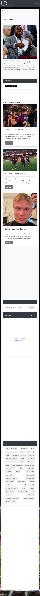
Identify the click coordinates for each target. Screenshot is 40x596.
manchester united (11, 488)
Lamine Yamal (30, 472)
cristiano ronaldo (11, 462)
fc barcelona (30, 462)
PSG (33, 491)
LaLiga (18, 472)
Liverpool (31, 481)
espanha (21, 462)
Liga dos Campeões (11, 478)
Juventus (8, 472)
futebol (8, 465)
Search (32, 307)
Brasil (22, 452)
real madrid (30, 495)
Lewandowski (30, 475)
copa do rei (31, 458)
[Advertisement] (20, 280)
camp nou (31, 455)
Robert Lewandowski (12, 498)
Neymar (32, 488)
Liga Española (10, 481)
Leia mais (8, 143)
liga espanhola (30, 478)
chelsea (22, 458)
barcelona (24, 448)
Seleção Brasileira (29, 498)
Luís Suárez (9, 485)
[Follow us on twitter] (32, 315)
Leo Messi (9, 475)
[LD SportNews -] (6, 3)
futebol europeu (29, 465)
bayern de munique (11, 452)
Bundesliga (31, 452)
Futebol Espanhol (17, 465)
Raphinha (8, 495)
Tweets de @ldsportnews (20, 340)
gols (21, 468)
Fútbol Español (10, 468)
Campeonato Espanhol (19, 455)
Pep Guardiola (10, 491)
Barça (32, 448)
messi (23, 488)
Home (3, 10)
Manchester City (29, 485)
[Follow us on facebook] (34, 315)
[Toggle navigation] (36, 3)
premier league (23, 491)
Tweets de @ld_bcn (20, 338)
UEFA (13, 501)
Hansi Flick (31, 468)
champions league (11, 458)
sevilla (7, 501)
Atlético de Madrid (11, 448)
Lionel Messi (21, 481)
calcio (7, 455)
